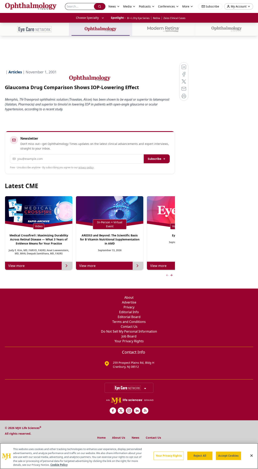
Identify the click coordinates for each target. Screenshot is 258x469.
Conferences (166, 6)
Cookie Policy (59, 465)
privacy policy (86, 167)
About (129, 297)
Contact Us (129, 326)
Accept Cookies (228, 455)
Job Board (129, 336)
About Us (118, 437)
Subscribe (154, 159)
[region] (129, 456)
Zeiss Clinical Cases (174, 18)
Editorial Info (129, 312)
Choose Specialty (87, 18)
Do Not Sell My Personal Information (129, 331)
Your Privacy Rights (129, 341)
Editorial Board (129, 317)
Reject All (200, 455)
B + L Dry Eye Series (138, 18)
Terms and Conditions (129, 321)
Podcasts (145, 6)
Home (101, 437)
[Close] (251, 455)
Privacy (129, 307)
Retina (156, 18)
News (135, 437)
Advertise (129, 302)
